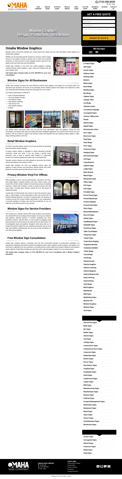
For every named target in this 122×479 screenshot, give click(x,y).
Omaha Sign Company (74, 463)
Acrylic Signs (88, 70)
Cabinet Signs (89, 96)
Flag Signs (87, 139)
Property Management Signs (94, 401)
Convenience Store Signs (93, 349)
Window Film (88, 301)
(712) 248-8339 (106, 1)
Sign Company (38, 8)
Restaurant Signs (90, 408)
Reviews (105, 7)
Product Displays (90, 202)
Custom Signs (85, 8)
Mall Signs (87, 385)
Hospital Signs (89, 369)
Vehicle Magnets (90, 271)
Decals (86, 119)
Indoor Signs (47, 8)
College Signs (89, 342)
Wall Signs (87, 294)
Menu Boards (88, 172)
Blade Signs (88, 83)
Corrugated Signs (90, 113)
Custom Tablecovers (91, 116)
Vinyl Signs (76, 8)
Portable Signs (89, 192)
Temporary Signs (90, 235)
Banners (86, 80)
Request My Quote (98, 38)
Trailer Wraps (88, 251)
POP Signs (87, 185)
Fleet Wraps (88, 142)
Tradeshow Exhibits (91, 248)
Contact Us (113, 8)
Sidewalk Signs (89, 225)
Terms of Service (72, 467)
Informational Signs (91, 156)
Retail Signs (88, 411)
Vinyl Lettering (89, 277)
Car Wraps (87, 103)
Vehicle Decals (89, 261)
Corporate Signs (90, 352)
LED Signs (87, 159)
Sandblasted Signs (90, 222)
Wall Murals (88, 291)
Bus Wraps (87, 93)
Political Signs (89, 398)
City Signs (87, 339)
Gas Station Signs (90, 365)
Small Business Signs (91, 421)
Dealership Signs (90, 355)
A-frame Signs (89, 63)
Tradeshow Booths (90, 244)
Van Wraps (87, 258)
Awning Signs (89, 77)
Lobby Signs (88, 169)
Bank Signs (88, 326)
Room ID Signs (89, 215)
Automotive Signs (90, 322)
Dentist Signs (88, 359)
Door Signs (88, 133)
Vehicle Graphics (90, 264)
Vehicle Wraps (67, 8)
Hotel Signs (88, 375)
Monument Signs (90, 179)
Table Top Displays (90, 231)
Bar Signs (87, 329)
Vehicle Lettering (90, 268)
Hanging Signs (89, 152)
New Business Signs (91, 392)
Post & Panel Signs (90, 195)
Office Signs (88, 182)
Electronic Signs (90, 136)
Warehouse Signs (90, 424)
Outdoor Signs (57, 8)
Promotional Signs (90, 205)
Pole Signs (87, 189)
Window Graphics (90, 304)
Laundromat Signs (90, 378)
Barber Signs (88, 332)
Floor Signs (88, 146)
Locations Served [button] (73, 471)
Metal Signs (88, 175)
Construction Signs (91, 345)
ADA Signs (87, 67)
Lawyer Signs (88, 382)
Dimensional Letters (91, 129)
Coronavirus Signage (91, 110)
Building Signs (89, 90)
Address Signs (89, 73)
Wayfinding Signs (90, 297)
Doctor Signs (88, 362)
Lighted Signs (89, 165)
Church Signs (88, 336)
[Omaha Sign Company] (18, 466)
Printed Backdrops (90, 198)
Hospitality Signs (90, 372)
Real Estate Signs (90, 405)
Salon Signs (88, 415)
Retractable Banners (91, 212)
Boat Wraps (88, 86)
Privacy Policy (71, 465)
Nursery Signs (89, 395)
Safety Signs (88, 218)
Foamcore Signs (90, 149)
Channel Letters (89, 106)
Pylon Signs (88, 208)
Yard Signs (87, 310)
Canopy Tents (89, 100)
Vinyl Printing (88, 281)
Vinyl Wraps (88, 284)
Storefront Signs (90, 228)
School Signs (88, 418)
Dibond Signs (88, 123)
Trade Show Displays (91, 241)
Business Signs (95, 8)
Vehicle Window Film (91, 274)
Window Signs (89, 307)
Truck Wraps (88, 254)
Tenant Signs (88, 238)
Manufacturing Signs (91, 388)
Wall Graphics (89, 287)
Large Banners (89, 162)
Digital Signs (88, 126)
